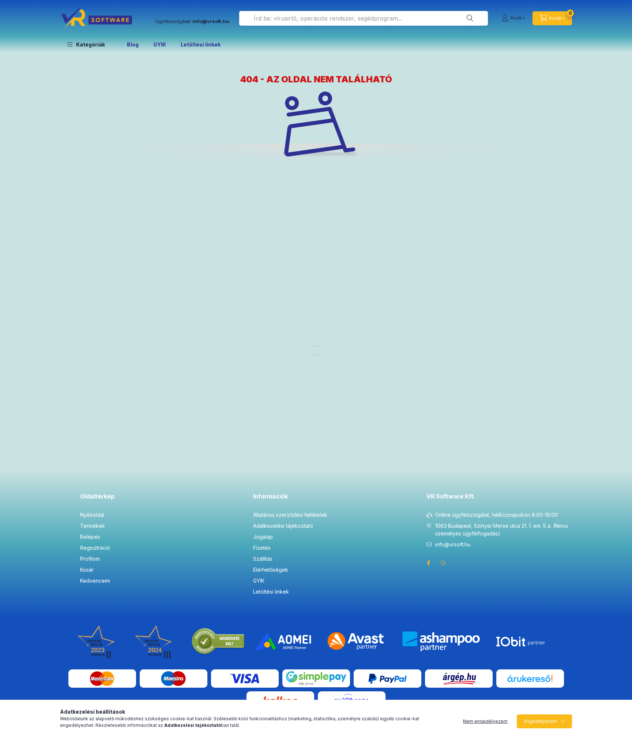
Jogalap (263, 537)
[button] (86, 44)
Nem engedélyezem (485, 721)
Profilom (90, 559)
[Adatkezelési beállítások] (443, 563)
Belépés (90, 537)
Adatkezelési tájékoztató (283, 526)
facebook (428, 563)
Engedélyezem (540, 721)
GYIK (159, 44)
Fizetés (262, 548)
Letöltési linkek (201, 44)
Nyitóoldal (92, 515)
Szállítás (262, 559)
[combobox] (363, 18)
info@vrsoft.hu (452, 544)
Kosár (87, 570)
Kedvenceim (95, 581)
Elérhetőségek (270, 570)
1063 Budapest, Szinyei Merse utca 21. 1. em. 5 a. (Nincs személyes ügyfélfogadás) (501, 530)
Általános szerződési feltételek (290, 515)
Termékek (92, 526)
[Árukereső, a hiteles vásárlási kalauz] (218, 641)
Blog (133, 44)
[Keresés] (470, 18)
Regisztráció (95, 548)
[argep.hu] (459, 678)
